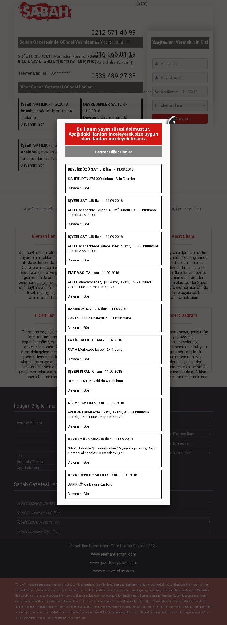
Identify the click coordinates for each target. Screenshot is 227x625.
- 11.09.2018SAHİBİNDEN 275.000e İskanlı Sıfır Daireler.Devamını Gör (102, 178)
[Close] (170, 119)
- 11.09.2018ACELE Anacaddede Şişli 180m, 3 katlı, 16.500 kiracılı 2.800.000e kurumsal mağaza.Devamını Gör (110, 284)
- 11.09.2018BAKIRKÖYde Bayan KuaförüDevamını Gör (102, 484)
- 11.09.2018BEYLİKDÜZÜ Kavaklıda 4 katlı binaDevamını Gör (95, 380)
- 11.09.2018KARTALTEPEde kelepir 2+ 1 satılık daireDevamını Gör (99, 318)
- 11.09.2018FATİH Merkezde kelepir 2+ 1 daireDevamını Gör (95, 349)
